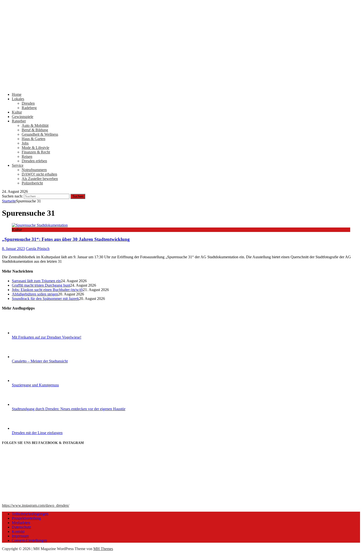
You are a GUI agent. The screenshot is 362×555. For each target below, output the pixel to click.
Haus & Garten (33, 139)
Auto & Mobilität (35, 125)
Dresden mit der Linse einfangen (37, 433)
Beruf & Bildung (35, 130)
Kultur (17, 112)
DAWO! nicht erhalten (39, 174)
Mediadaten (21, 523)
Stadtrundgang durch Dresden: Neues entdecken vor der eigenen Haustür (68, 409)
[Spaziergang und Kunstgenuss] (30, 380)
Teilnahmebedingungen (30, 514)
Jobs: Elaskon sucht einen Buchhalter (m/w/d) (47, 290)
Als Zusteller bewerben (40, 179)
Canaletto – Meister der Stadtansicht (40, 361)
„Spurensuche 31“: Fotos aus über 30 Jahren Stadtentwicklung (66, 239)
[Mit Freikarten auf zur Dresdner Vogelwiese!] (30, 333)
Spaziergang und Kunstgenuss (35, 385)
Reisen (27, 156)
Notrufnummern (34, 170)
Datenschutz (21, 527)
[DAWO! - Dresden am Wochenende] (181, 86)
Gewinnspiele (22, 116)
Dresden (28, 103)
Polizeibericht (32, 183)
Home (16, 94)
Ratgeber (19, 121)
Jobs (25, 143)
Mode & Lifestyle (35, 148)
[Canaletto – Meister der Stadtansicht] (30, 357)
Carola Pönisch (37, 248)
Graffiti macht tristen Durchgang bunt (41, 285)
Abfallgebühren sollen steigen (35, 294)
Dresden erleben (34, 161)
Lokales (18, 99)
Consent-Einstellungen (29, 540)
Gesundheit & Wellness (40, 134)
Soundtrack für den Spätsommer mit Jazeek (45, 298)
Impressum (20, 536)
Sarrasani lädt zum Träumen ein (36, 281)
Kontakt (18, 531)
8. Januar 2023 (13, 248)
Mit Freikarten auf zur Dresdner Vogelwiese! (46, 337)
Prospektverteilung (26, 518)
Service (17, 165)
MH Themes (103, 549)
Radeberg (29, 108)
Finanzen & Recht (36, 152)
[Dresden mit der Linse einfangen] (30, 428)
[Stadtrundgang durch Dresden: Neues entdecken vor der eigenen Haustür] (30, 404)
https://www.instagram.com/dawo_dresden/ (35, 505)
